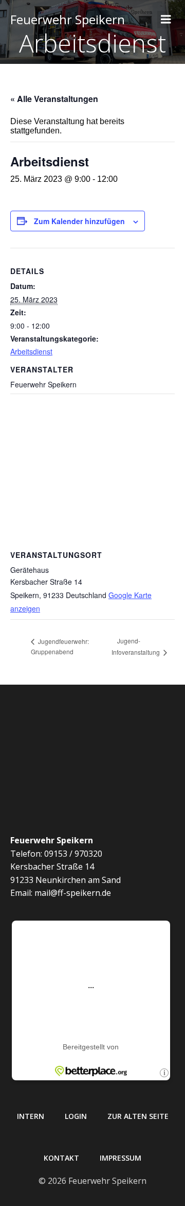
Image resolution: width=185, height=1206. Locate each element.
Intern (30, 1116)
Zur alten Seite (138, 1116)
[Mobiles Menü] (166, 19)
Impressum (120, 1158)
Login (76, 1116)
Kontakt (61, 1158)
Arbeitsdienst (31, 351)
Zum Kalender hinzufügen (79, 221)
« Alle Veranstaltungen (54, 99)
